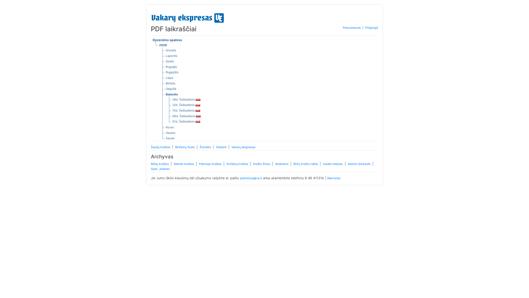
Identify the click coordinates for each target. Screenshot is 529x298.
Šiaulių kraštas (161, 147)
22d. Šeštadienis (183, 105)
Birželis (170, 83)
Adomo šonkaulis (359, 164)
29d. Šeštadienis (184, 99)
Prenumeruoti (352, 27)
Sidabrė (221, 147)
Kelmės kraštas (184, 164)
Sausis (170, 138)
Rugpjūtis (172, 72)
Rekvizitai (333, 178)
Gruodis (171, 50)
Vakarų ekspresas (243, 147)
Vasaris (170, 133)
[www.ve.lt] (188, 17)
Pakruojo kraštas (210, 164)
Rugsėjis (171, 66)
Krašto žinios (262, 164)
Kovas (170, 127)
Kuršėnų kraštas (237, 164)
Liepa (169, 77)
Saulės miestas (333, 164)
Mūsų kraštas (160, 164)
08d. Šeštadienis (184, 116)
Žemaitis (206, 147)
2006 (163, 45)
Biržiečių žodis (185, 147)
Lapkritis (171, 56)
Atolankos (282, 164)
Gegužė (171, 88)
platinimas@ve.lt (251, 178)
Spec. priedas (160, 169)
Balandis (172, 94)
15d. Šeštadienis (183, 110)
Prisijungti (371, 27)
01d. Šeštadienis (183, 121)
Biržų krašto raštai (306, 164)
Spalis (170, 61)
